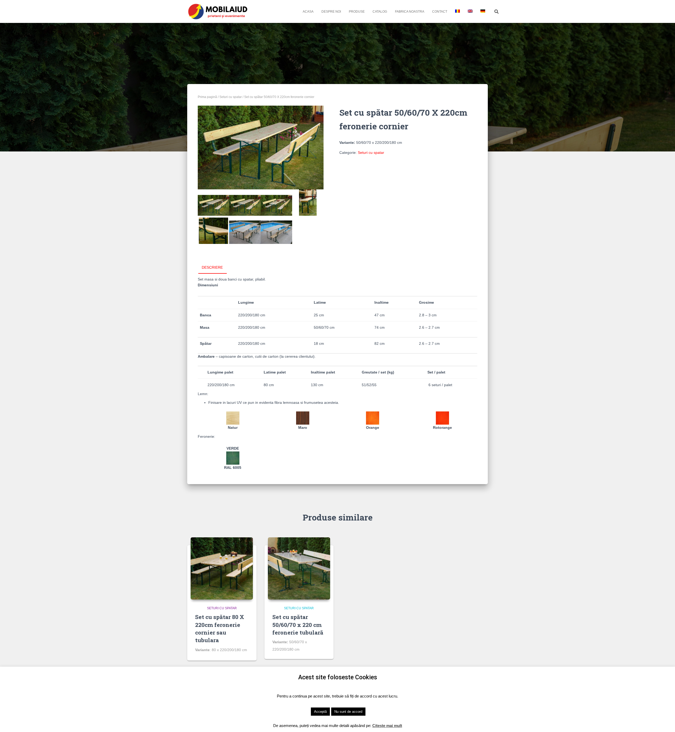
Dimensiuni (208, 285)
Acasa (308, 11)
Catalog (380, 11)
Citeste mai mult (387, 725)
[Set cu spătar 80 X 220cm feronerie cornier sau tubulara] (222, 568)
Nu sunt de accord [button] (348, 712)
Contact (439, 11)
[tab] (216, 268)
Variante (202, 650)
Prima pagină (207, 97)
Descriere (212, 267)
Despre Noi (331, 11)
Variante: (347, 142)
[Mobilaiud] (218, 11)
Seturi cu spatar (230, 97)
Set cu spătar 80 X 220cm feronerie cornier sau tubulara (219, 628)
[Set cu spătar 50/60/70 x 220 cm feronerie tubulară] (299, 568)
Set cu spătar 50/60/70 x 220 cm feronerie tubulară (297, 624)
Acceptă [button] (320, 712)
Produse (357, 11)
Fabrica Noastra (409, 11)
